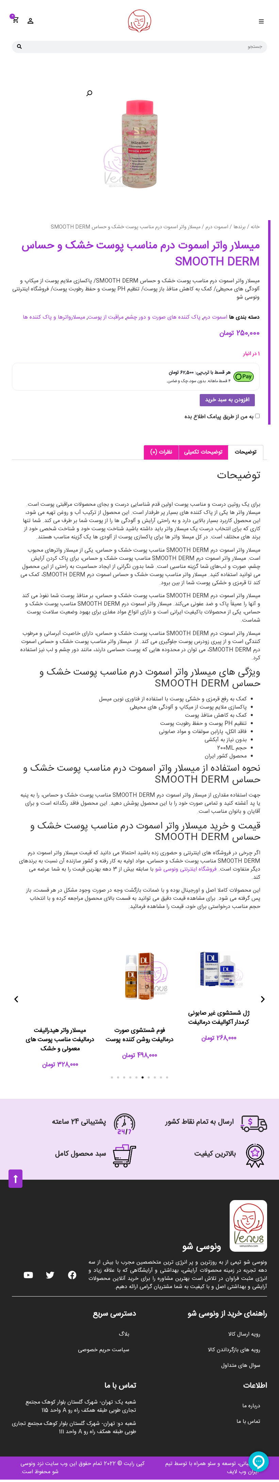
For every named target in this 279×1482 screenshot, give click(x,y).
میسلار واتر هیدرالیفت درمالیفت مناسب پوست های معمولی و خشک (60, 1039)
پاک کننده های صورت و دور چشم (163, 317)
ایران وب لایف (243, 1472)
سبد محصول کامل (80, 1154)
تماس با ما (248, 1421)
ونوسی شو (201, 1247)
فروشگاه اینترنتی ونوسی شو (186, 869)
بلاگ (124, 1334)
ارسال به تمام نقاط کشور (199, 1122)
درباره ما (251, 1406)
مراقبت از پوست (106, 317)
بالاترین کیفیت (215, 1154)
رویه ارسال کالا (244, 1334)
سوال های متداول (240, 1365)
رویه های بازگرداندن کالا (234, 1350)
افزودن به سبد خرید (227, 400)
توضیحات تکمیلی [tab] (203, 452)
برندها (239, 227)
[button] (261, 21)
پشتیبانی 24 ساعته (79, 1122)
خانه (255, 227)
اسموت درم (217, 227)
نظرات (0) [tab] (161, 452)
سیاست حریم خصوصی (103, 1350)
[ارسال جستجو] (19, 47)
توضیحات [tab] (246, 452)
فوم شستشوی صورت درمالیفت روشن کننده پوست (140, 1035)
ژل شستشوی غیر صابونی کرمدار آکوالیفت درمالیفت (219, 1018)
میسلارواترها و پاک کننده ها (54, 317)
